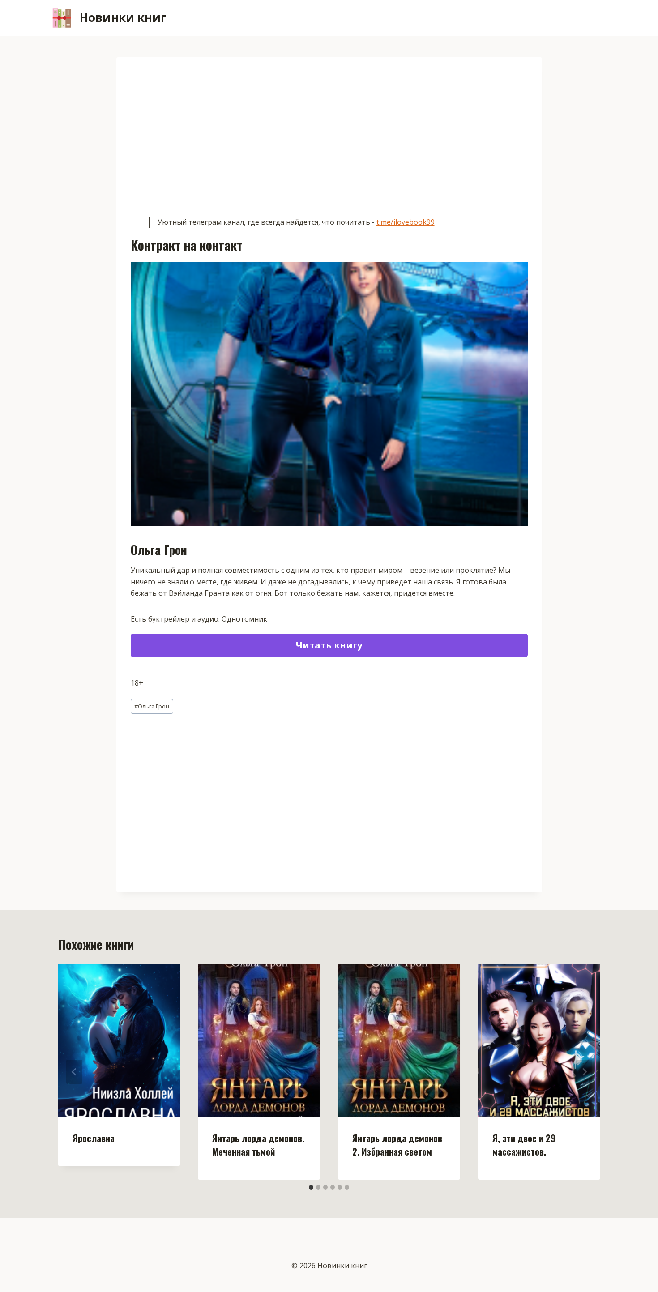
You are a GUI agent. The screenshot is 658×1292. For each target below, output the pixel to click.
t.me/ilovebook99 (405, 222)
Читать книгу (329, 645)
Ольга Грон (151, 706)
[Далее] (584, 1072)
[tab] (311, 1187)
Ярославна (94, 1138)
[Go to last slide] (74, 1072)
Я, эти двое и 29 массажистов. (523, 1144)
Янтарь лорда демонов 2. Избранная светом (397, 1144)
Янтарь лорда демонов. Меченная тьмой (258, 1144)
